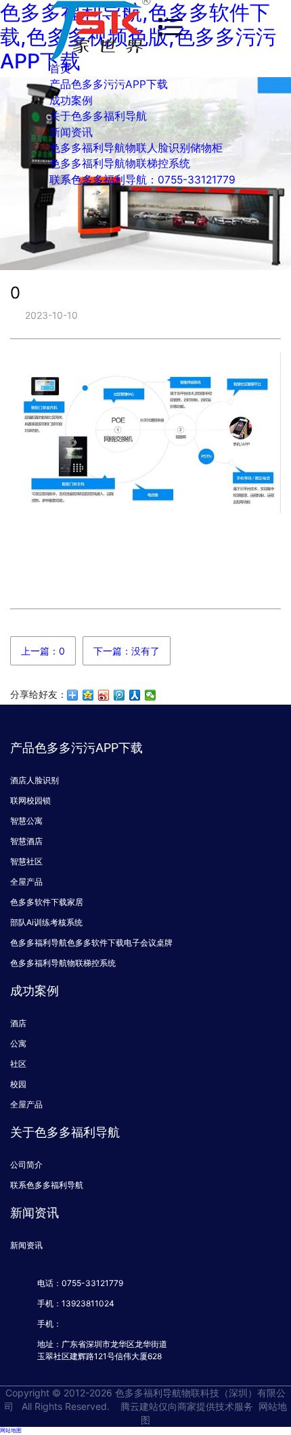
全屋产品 (26, 882)
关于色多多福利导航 (98, 116)
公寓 (18, 1043)
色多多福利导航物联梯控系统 (119, 163)
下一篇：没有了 (126, 651)
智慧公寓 (26, 821)
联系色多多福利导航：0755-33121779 (142, 179)
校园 (18, 1084)
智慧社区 (26, 861)
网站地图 (11, 1431)
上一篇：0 (43, 651)
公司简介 (26, 1165)
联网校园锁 (30, 800)
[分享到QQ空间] (88, 695)
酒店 (18, 1023)
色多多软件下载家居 (46, 902)
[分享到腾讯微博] (119, 695)
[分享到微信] (150, 695)
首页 (60, 68)
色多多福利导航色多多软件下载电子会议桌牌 (91, 942)
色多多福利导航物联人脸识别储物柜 (136, 147)
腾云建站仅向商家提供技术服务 (186, 1406)
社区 (18, 1064)
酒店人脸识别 (34, 780)
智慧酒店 (26, 841)
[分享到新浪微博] (104, 695)
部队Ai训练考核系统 (46, 922)
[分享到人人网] (135, 695)
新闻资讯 (71, 132)
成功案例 (71, 100)
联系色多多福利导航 (46, 1185)
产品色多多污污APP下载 (108, 84)
